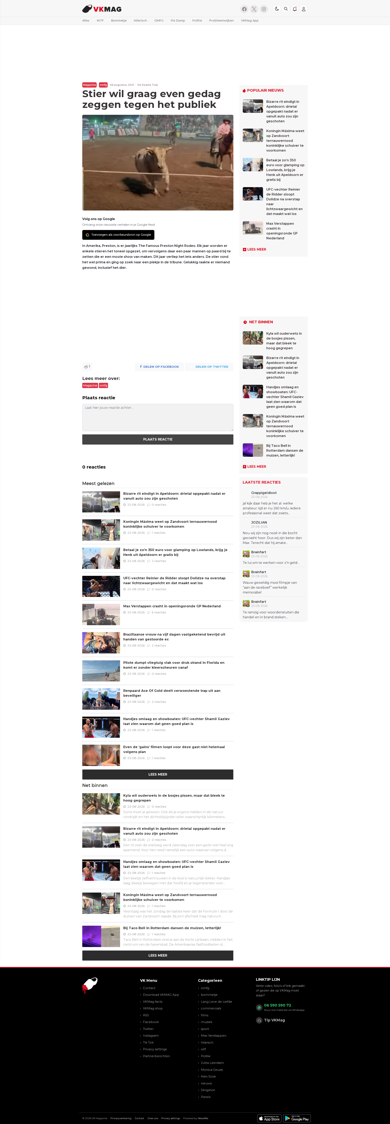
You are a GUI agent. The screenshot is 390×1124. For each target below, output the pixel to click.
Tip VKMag (274, 1020)
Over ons (152, 1118)
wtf (203, 1049)
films (204, 1015)
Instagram (151, 1035)
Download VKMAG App (161, 995)
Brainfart (258, 552)
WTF (100, 20)
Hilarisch (140, 20)
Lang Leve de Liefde (216, 1002)
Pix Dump (178, 20)
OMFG (159, 20)
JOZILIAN (259, 522)
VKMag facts (152, 1002)
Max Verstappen (213, 1035)
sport (205, 1029)
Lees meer (157, 774)
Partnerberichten (156, 1056)
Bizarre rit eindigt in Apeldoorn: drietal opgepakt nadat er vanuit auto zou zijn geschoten (282, 111)
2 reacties (159, 561)
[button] (286, 9)
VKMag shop (153, 1008)
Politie (197, 20)
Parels (205, 1097)
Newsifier (203, 1118)
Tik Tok (148, 1042)
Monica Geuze (212, 1070)
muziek (206, 1022)
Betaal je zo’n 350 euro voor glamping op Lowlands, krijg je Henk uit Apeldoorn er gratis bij (285, 170)
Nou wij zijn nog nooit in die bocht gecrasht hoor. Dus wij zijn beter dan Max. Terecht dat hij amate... (272, 538)
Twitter (148, 1029)
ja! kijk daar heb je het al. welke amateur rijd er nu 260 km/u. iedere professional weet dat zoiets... (272, 508)
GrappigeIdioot (264, 493)
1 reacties (159, 533)
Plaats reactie (157, 439)
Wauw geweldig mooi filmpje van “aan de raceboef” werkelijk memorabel (270, 587)
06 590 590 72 (277, 1005)
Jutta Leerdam (212, 1063)
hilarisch (207, 1042)
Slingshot (208, 1090)
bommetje (209, 995)
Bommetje (119, 20)
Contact (149, 988)
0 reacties (159, 505)
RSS (146, 1015)
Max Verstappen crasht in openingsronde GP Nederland (172, 606)
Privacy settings (155, 1049)
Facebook (151, 1022)
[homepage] (133, 8)
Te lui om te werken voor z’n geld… (271, 563)
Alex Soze (208, 1076)
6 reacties (159, 612)
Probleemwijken (221, 20)
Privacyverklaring (120, 1118)
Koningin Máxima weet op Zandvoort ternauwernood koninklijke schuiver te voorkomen (285, 140)
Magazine (89, 84)
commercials (211, 1008)
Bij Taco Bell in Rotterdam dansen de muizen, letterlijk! (172, 928)
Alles (85, 20)
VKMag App (250, 20)
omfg (103, 84)
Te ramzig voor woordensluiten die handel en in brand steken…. (271, 614)
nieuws (206, 1083)
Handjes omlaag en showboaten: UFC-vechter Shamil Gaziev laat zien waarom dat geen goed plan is (284, 397)
